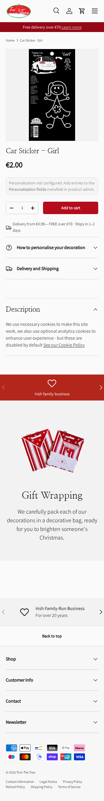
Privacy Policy (72, 781)
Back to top (52, 636)
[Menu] (94, 11)
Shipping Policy (41, 787)
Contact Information (20, 781)
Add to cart (70, 207)
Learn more (71, 27)
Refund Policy (15, 787)
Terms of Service (69, 787)
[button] (82, 11)
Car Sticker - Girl (31, 40)
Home (10, 40)
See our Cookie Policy (64, 345)
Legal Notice (48, 781)
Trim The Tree (25, 772)
